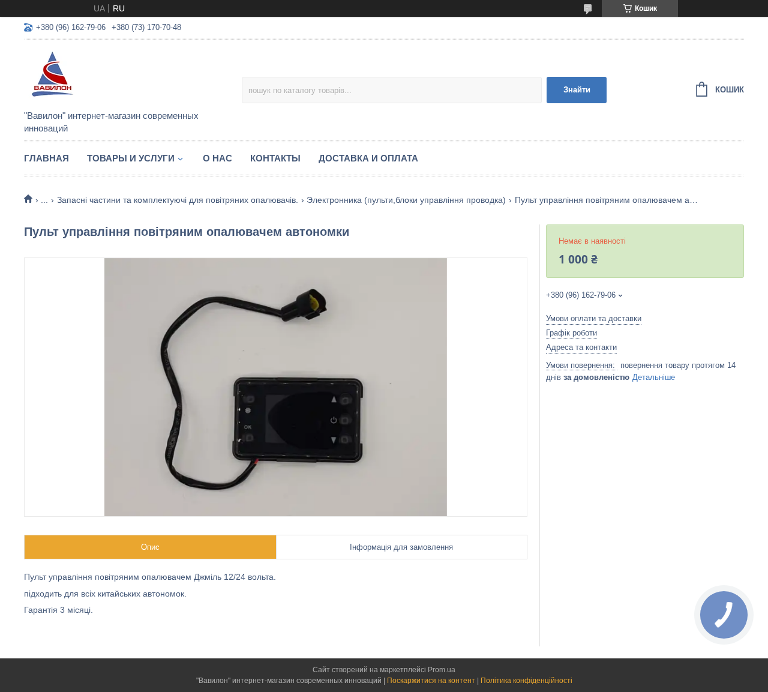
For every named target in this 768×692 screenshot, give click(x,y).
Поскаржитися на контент (431, 680)
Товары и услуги (131, 158)
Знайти (576, 89)
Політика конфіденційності (526, 680)
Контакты (275, 158)
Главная (46, 158)
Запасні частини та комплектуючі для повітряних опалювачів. (177, 200)
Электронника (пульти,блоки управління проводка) (406, 200)
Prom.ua (441, 670)
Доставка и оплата (368, 158)
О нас (217, 158)
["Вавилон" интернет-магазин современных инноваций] (129, 76)
